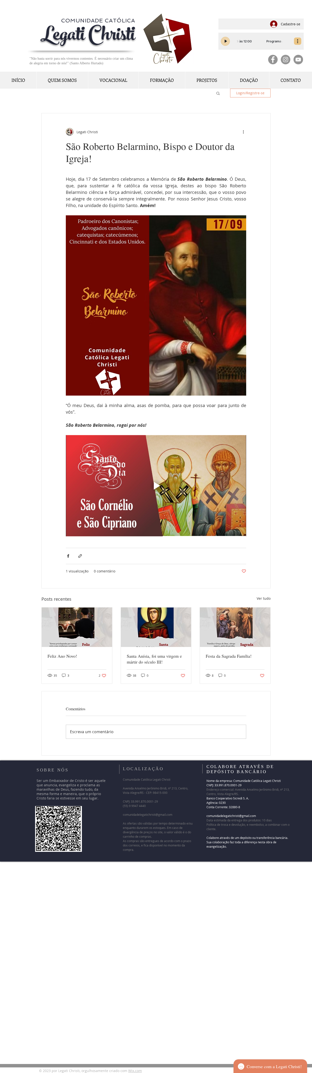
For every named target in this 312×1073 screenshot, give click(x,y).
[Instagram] (285, 59)
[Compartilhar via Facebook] (68, 556)
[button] (218, 93)
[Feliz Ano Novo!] (77, 627)
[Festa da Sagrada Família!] (235, 627)
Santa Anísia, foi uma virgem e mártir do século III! (154, 659)
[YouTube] (298, 59)
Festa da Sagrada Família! (231, 656)
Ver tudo (264, 598)
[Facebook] (273, 59)
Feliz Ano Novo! (62, 656)
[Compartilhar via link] (80, 556)
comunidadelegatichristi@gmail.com (147, 815)
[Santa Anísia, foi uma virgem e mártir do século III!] (156, 627)
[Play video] (156, 485)
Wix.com (135, 1070)
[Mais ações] (243, 132)
